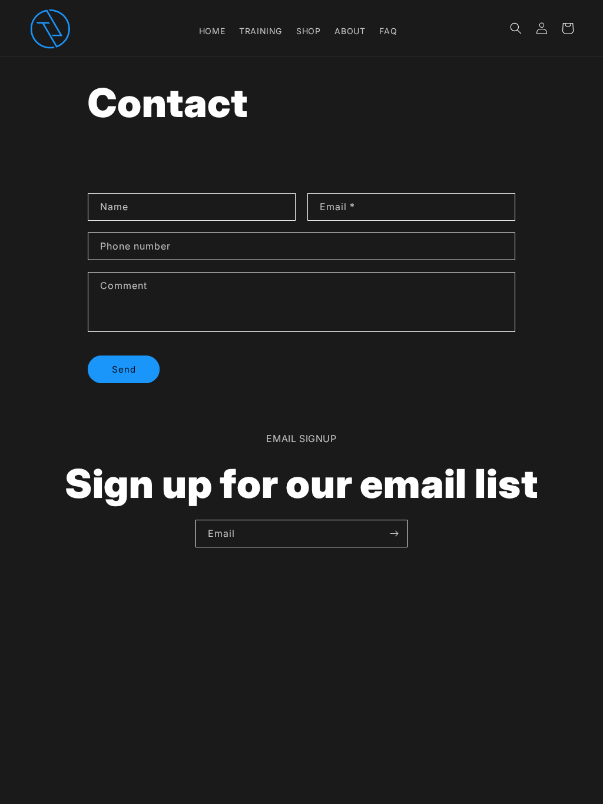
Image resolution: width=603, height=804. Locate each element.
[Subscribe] (394, 533)
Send (124, 369)
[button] (516, 28)
